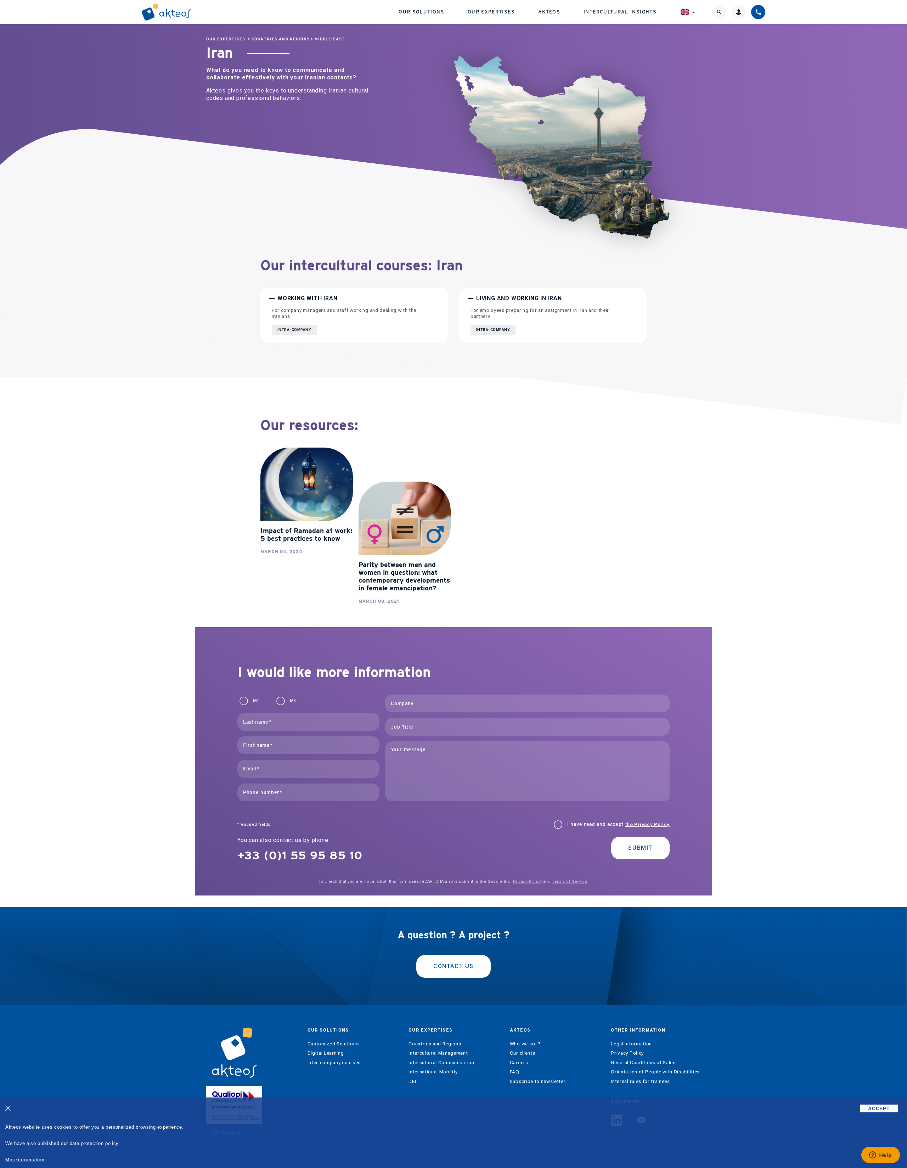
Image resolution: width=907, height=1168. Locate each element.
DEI (412, 1081)
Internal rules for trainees (640, 1081)
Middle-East (330, 39)
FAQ (514, 1071)
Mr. (256, 700)
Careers (519, 1062)
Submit (640, 847)
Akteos (549, 12)
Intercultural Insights (620, 12)
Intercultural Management (438, 1053)
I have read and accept (618, 824)
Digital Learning (326, 1053)
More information (24, 1159)
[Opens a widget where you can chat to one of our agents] (880, 1155)
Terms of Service (569, 881)
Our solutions (421, 12)
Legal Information (631, 1043)
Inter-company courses (334, 1062)
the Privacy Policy (647, 824)
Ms (293, 700)
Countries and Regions (281, 39)
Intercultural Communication (441, 1062)
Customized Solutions (333, 1043)
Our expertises (491, 12)
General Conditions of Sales (643, 1062)
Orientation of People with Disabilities (655, 1071)
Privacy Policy (527, 881)
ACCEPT (879, 1108)
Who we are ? (525, 1043)
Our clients (522, 1053)
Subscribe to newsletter (538, 1081)
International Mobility (433, 1071)
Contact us (453, 966)
